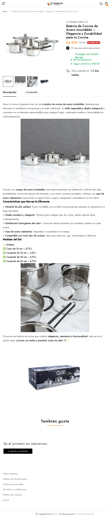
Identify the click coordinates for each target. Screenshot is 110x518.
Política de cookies (12, 494)
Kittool (56, 514)
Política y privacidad (13, 484)
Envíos (6, 500)
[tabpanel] (9, 81)
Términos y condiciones (14, 489)
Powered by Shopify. (84, 514)
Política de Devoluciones (15, 479)
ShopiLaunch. (68, 514)
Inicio (5, 11)
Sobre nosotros (10, 473)
